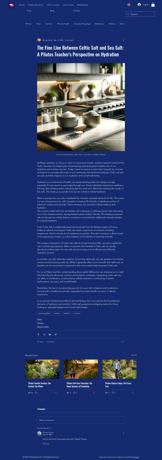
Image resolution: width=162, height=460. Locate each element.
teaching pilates (45, 313)
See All (134, 355)
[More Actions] (123, 433)
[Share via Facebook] (38, 334)
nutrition (77, 313)
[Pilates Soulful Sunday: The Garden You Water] (42, 369)
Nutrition (49, 24)
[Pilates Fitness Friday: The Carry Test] (119, 369)
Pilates (38, 24)
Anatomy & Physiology (82, 24)
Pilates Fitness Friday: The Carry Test (118, 385)
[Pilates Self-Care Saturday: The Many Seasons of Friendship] (81, 369)
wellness (66, 313)
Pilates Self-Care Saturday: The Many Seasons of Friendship (79, 385)
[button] (68, 4)
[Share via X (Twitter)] (44, 334)
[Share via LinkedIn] (50, 334)
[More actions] (123, 40)
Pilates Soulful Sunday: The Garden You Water (39, 385)
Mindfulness (99, 24)
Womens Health (63, 24)
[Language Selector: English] (130, 4)
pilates (57, 313)
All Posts (28, 24)
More (122, 24)
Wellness (112, 24)
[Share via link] (56, 334)
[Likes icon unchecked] (44, 443)
